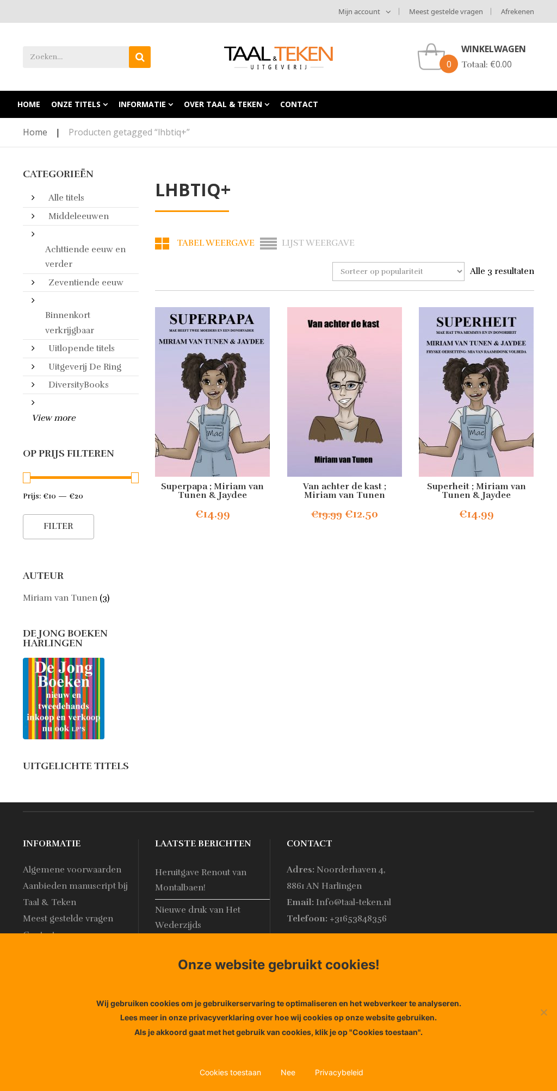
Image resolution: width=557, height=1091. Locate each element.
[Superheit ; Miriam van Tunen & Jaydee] (477, 392)
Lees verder (466, 514)
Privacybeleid (339, 1072)
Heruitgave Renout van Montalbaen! (200, 880)
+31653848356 (358, 918)
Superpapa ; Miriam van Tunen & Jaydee (212, 491)
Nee (288, 1072)
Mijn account (359, 11)
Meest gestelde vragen (446, 11)
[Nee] (543, 1012)
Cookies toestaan (230, 1072)
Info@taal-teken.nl (353, 902)
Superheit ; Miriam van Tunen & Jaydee (476, 491)
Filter (58, 526)
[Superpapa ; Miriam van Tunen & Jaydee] (213, 392)
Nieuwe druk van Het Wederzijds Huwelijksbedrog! (197, 925)
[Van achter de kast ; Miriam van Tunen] (345, 392)
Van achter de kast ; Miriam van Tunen (344, 491)
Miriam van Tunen (60, 598)
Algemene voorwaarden (72, 869)
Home (35, 132)
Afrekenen (517, 11)
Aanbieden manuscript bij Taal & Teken (75, 894)
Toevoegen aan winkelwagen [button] (236, 514)
